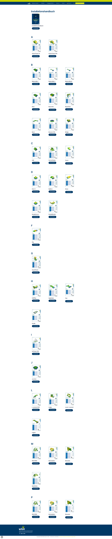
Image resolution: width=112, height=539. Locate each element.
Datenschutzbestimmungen (68, 536)
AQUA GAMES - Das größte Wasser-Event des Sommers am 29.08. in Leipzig (56, 0)
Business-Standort (35, 3)
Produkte (42, 3)
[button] (2, 537)
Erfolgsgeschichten (50, 3)
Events (63, 3)
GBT (74, 536)
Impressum (61, 536)
